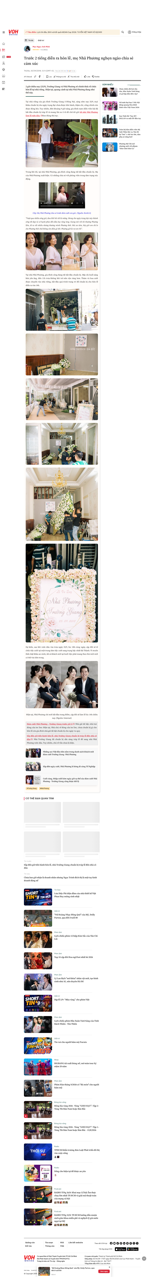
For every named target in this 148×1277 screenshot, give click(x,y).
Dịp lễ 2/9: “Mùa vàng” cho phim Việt (71, 999)
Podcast (57, 1189)
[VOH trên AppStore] (120, 1249)
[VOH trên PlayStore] (132, 1249)
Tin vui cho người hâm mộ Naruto (70, 1042)
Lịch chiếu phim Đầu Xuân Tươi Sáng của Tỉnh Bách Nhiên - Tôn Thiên (76, 1022)
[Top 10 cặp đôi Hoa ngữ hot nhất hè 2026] (38, 960)
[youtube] (114, 1243)
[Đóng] (109, 1267)
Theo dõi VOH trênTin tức (65, 71)
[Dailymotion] (137, 1243)
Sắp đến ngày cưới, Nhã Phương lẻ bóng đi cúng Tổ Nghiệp (69, 766)
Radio (56, 1146)
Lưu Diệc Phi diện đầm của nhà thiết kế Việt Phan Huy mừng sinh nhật (75, 895)
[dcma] (130, 1243)
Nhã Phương (45, 788)
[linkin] (124, 1243)
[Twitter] (134, 1243)
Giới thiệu (27, 1270)
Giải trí (41, 40)
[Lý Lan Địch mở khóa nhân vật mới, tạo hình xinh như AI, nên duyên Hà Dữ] (38, 982)
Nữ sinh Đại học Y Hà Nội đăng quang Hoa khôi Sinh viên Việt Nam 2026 (129, 104)
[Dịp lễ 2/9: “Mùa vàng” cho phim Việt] (38, 1003)
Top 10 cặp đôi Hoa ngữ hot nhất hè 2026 (73, 957)
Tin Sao (57, 890)
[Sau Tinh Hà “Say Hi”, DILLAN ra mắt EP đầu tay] (109, 119)
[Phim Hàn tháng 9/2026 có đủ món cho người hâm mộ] (38, 1088)
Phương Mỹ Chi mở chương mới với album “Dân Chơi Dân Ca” (128, 146)
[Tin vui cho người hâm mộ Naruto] (38, 1045)
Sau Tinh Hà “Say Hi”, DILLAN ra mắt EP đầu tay (130, 117)
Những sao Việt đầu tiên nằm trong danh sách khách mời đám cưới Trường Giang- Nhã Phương (68, 753)
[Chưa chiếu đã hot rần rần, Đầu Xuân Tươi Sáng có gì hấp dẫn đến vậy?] (109, 92)
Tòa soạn (49, 1242)
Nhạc (56, 1060)
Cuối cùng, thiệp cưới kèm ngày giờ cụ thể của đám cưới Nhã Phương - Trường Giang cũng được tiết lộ (70, 780)
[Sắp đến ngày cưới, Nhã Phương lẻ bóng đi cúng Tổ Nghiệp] (33, 766)
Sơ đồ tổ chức (35, 1270)
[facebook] (39, 76)
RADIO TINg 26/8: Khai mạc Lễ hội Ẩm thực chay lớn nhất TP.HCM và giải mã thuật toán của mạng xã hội (75, 1195)
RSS (62, 1242)
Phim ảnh (58, 932)
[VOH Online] (29, 1258)
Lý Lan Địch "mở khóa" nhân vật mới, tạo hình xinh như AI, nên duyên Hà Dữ (76, 980)
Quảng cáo (30, 1242)
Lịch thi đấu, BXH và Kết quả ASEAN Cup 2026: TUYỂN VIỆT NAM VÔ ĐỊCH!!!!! (69, 32)
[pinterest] (121, 1243)
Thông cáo (49, 1246)
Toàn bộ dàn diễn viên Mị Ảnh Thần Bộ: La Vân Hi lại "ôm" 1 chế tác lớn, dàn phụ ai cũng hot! (129, 133)
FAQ (62, 1246)
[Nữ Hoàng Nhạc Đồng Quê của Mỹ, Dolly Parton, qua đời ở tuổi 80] (38, 918)
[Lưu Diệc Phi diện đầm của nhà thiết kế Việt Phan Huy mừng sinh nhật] (38, 897)
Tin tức (30, 40)
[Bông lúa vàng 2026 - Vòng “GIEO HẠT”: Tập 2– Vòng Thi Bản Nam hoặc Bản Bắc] (38, 1109)
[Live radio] (12, 57)
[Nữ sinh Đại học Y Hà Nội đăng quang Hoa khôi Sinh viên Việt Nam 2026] (109, 105)
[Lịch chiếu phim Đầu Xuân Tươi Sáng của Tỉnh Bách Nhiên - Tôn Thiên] (38, 1024)
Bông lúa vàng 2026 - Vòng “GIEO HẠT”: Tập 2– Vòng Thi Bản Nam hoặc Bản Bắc (76, 1107)
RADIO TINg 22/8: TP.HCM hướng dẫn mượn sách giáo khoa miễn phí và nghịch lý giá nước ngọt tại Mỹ (76, 1218)
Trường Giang (32, 788)
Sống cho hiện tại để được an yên (70, 1171)
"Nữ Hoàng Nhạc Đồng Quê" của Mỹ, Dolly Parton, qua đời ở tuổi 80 (74, 916)
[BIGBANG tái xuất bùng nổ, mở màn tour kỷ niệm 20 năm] (38, 1067)
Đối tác (28, 1246)
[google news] (127, 1243)
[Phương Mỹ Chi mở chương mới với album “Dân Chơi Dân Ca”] (109, 147)
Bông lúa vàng (60, 1102)
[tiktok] (117, 1243)
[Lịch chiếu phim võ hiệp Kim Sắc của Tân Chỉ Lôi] (38, 939)
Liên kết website (75, 1242)
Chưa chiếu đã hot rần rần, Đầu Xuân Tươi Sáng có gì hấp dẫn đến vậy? (129, 91)
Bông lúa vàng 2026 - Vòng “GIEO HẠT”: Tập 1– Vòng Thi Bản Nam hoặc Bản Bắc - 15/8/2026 (76, 1129)
